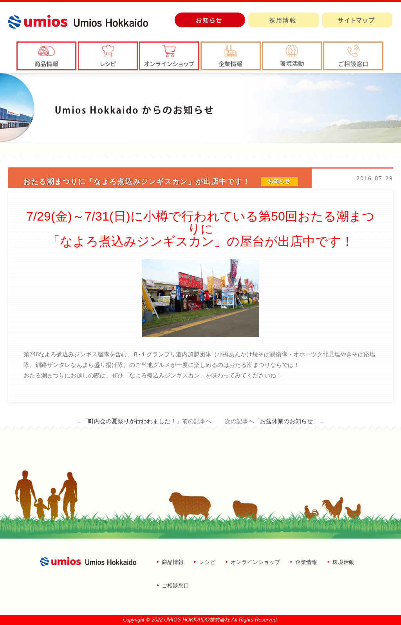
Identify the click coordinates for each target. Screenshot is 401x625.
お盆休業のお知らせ (286, 421)
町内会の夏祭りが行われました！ (132, 421)
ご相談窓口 (175, 585)
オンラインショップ (255, 562)
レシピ (207, 562)
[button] (230, 55)
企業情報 (306, 562)
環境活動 (343, 562)
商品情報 (173, 562)
